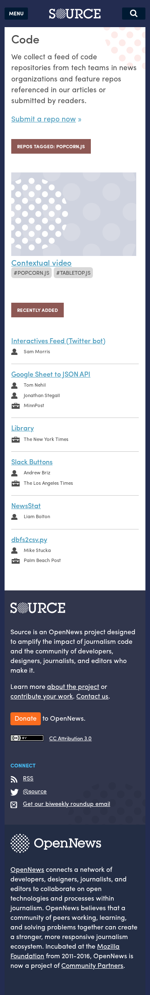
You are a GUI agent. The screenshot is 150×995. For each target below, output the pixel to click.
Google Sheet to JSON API (50, 374)
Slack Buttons (31, 461)
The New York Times (46, 438)
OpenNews (27, 869)
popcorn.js (33, 272)
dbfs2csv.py (29, 539)
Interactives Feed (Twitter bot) (58, 340)
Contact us (92, 696)
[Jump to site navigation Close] (16, 13)
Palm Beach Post (42, 560)
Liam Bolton (37, 516)
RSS (28, 778)
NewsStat (26, 505)
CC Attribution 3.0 (70, 738)
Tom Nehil (35, 384)
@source (35, 791)
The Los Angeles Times (48, 482)
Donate (26, 718)
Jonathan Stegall (42, 395)
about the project (73, 686)
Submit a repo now (43, 118)
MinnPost (34, 405)
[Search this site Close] (133, 13)
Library (22, 428)
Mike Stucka (37, 550)
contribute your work (41, 696)
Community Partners (92, 965)
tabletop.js (75, 272)
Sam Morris (37, 351)
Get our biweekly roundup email (66, 804)
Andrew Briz (37, 472)
